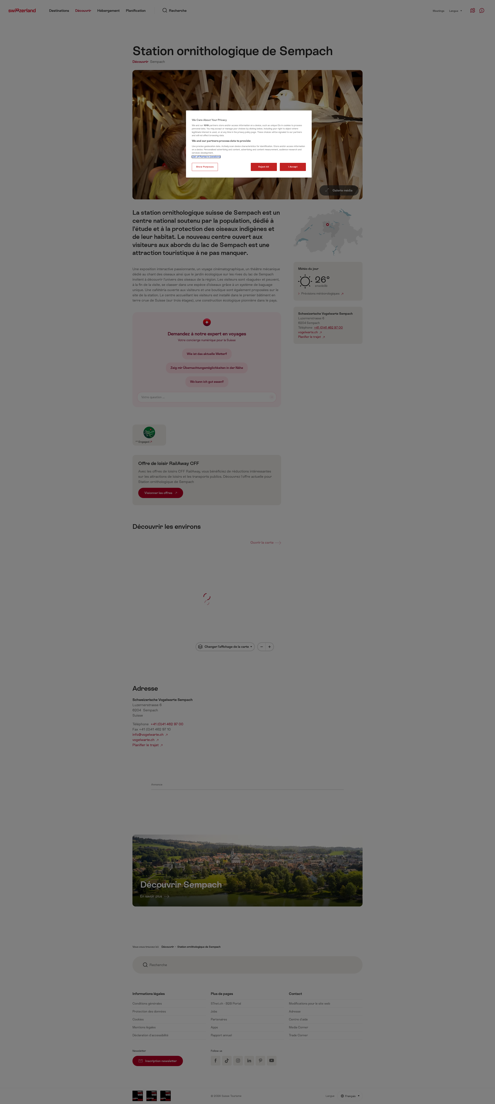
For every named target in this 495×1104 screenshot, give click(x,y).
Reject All (263, 167)
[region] (249, 144)
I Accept (293, 167)
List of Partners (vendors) (206, 157)
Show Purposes (205, 167)
